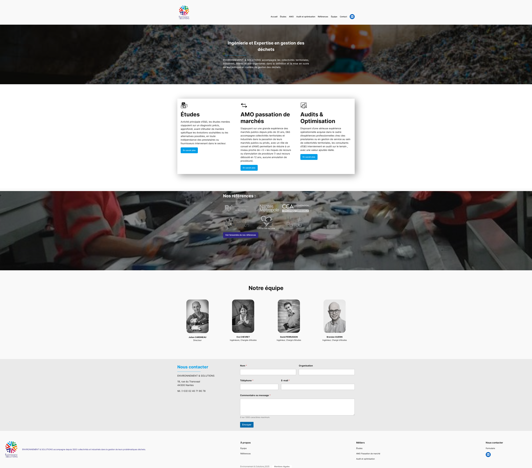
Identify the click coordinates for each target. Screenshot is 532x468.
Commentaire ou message (255, 395)
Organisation (306, 365)
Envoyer (246, 424)
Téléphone (246, 380)
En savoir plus (189, 150)
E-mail (285, 380)
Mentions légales (282, 466)
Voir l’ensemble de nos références (240, 235)
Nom (243, 365)
